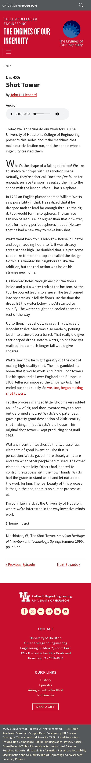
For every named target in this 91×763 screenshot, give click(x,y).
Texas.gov (9, 737)
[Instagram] (49, 611)
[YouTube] (65, 611)
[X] (32, 611)
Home (7, 66)
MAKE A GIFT (45, 707)
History (45, 680)
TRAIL (52, 737)
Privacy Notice (73, 742)
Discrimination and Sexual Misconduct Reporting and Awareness (42, 755)
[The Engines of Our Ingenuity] (72, 32)
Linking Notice (54, 742)
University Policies (14, 759)
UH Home (72, 729)
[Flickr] (40, 611)
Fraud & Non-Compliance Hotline (23, 742)
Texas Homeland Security (32, 737)
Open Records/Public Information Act (26, 746)
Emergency (54, 733)
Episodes (45, 685)
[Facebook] (24, 611)
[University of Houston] (20, 5)
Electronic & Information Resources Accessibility (56, 750)
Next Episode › (68, 564)
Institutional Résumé (63, 746)
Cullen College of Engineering (21, 21)
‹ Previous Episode (20, 564)
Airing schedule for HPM (45, 690)
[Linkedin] (57, 611)
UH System (69, 733)
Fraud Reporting (68, 737)
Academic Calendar (15, 733)
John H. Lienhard (23, 95)
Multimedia (45, 695)
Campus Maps (36, 733)
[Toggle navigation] (8, 52)
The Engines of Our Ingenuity (27, 36)
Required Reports (14, 750)
